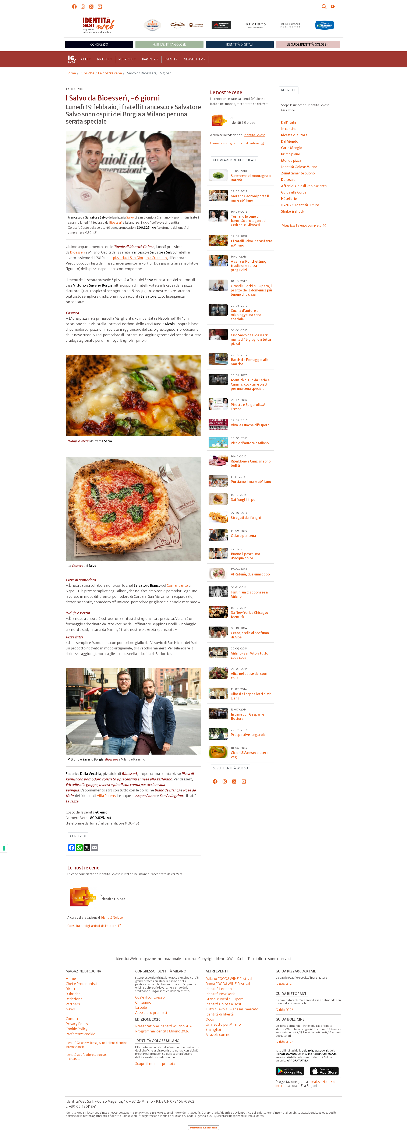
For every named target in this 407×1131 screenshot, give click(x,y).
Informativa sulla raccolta (203, 1127)
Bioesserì (115, 222)
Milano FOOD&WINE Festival (229, 978)
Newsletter (193, 59)
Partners (73, 1004)
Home (71, 73)
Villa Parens (106, 796)
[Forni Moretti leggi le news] (221, 25)
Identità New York (220, 994)
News (70, 1009)
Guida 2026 (285, 984)
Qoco (210, 1019)
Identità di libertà (220, 1014)
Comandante (177, 585)
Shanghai (213, 1029)
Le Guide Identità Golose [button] (306, 44)
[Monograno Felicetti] (290, 25)
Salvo (130, 217)
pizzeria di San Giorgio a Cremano (140, 258)
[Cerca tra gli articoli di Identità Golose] (324, 6)
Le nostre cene (110, 73)
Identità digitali (239, 44)
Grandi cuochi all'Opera (224, 999)
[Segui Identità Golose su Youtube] (100, 6)
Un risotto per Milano (223, 1024)
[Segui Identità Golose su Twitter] (91, 6)
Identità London (219, 989)
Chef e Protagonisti (81, 984)
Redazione (74, 999)
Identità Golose (112, 917)
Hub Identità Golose (169, 44)
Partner (149, 59)
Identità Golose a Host (223, 1004)
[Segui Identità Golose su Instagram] (83, 6)
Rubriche (125, 59)
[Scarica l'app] (290, 1071)
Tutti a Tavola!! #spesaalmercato (232, 1009)
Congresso (99, 44)
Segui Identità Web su (230, 768)
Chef (84, 59)
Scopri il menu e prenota (155, 1063)
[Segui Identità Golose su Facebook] (74, 6)
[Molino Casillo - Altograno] (187, 25)
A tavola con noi (218, 1034)
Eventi (170, 59)
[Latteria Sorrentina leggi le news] (324, 25)
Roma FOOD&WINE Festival (228, 984)
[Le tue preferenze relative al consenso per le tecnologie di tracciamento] (4, 848)
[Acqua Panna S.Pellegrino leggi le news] (152, 25)
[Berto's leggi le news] (255, 25)
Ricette (103, 59)
